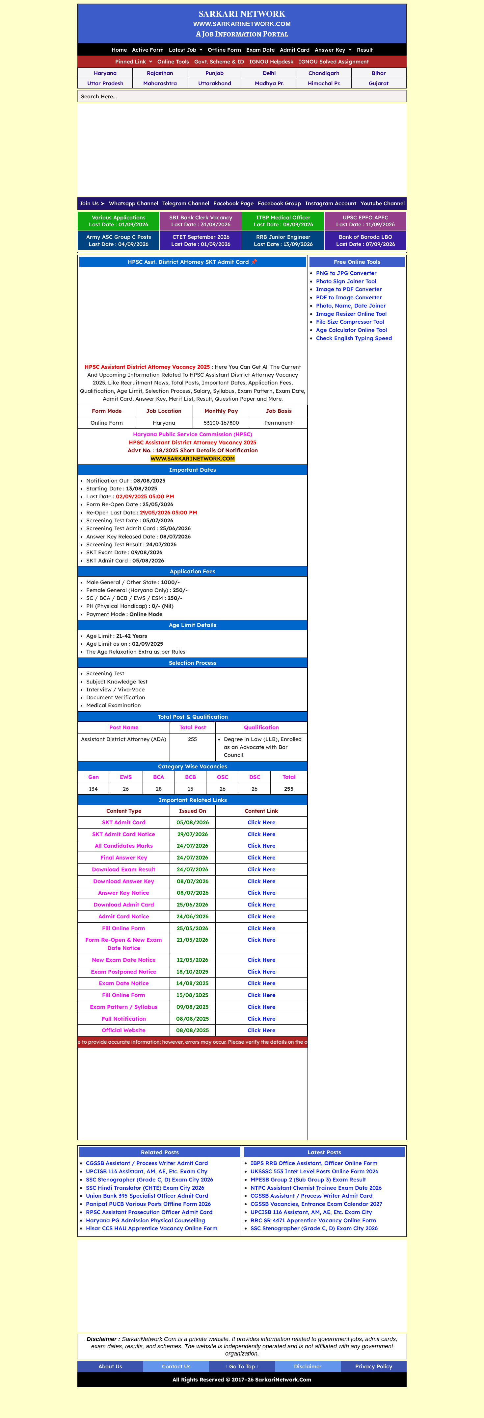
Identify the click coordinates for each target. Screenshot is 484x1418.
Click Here (262, 822)
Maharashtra (160, 83)
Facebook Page (233, 204)
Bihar (379, 73)
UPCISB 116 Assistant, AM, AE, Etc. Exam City (146, 1171)
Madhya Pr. (269, 83)
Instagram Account (330, 204)
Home (119, 49)
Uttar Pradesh (105, 83)
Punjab (214, 73)
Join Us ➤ (92, 204)
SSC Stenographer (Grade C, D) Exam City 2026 (149, 1179)
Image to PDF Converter (349, 289)
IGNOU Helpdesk (271, 61)
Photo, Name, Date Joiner (351, 305)
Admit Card (294, 49)
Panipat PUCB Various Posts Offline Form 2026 (148, 1203)
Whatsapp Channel (133, 204)
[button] (185, 50)
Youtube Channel (383, 204)
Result (365, 49)
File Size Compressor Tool (350, 321)
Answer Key (330, 49)
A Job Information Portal (242, 33)
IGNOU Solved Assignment (334, 61)
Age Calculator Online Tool (351, 329)
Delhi (269, 73)
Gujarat (379, 83)
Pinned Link (130, 61)
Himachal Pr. (324, 83)
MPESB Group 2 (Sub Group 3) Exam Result (308, 1179)
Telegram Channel (185, 204)
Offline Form (224, 49)
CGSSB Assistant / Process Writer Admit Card (147, 1162)
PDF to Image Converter (349, 297)
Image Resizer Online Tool (351, 313)
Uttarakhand (214, 83)
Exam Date (260, 49)
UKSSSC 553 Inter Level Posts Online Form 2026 (314, 1171)
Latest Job (182, 49)
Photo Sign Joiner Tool (346, 281)
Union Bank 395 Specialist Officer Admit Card (147, 1195)
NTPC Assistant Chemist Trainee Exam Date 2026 (316, 1187)
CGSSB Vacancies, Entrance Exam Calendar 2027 (316, 1203)
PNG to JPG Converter (346, 272)
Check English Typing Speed (354, 338)
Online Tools (173, 61)
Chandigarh (324, 73)
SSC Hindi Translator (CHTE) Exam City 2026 (145, 1187)
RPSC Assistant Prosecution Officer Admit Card (149, 1211)
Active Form (148, 49)
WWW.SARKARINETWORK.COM (242, 23)
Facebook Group (279, 204)
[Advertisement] (242, 150)
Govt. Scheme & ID (219, 61)
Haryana (105, 73)
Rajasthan (160, 73)
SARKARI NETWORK (242, 13)
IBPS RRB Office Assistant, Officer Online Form (314, 1162)
